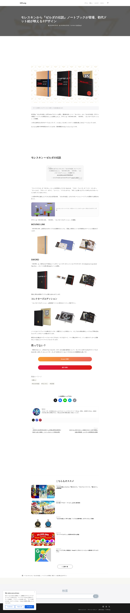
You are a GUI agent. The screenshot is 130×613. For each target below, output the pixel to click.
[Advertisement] (65, 49)
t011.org (23, 3)
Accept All (29, 606)
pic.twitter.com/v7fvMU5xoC (65, 175)
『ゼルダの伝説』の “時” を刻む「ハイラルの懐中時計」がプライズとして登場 (75, 518)
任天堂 (52, 383)
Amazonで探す (65, 359)
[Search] (95, 596)
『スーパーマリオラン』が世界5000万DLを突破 (67, 534)
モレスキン (45, 383)
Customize (9, 606)
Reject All (19, 606)
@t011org (78, 25)
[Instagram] (36, 420)
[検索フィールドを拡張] (107, 3)
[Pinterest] (40, 420)
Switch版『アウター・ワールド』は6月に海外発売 (68, 502)
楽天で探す (65, 367)
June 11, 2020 (75, 177)
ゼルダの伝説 (36, 383)
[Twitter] (33, 420)
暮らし (34, 380)
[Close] (34, 592)
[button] (42, 245)
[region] (19, 600)
